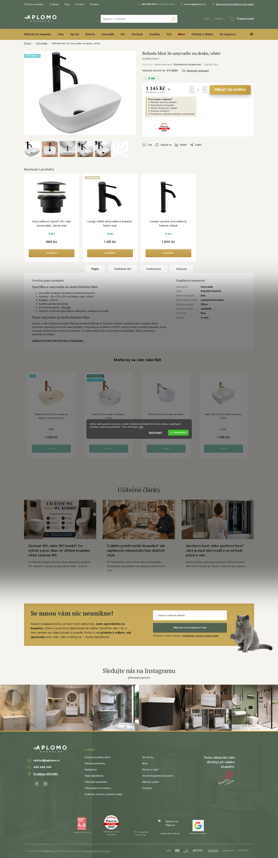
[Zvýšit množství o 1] (204, 90)
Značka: (211, 64)
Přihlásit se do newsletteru (189, 628)
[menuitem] (37, 34)
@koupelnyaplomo (139, 677)
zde (141, 427)
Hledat (173, 19)
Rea (203, 313)
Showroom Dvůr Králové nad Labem (235, 4)
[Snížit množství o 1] (191, 90)
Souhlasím (180, 432)
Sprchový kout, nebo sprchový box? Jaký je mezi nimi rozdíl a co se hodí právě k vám (214, 550)
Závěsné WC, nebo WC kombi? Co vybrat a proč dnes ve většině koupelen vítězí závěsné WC (59, 550)
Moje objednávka (94, 775)
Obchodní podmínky (96, 781)
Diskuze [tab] (181, 269)
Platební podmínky (95, 763)
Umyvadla (207, 286)
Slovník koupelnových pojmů (157, 775)
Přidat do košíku (230, 90)
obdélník (206, 308)
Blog (67, 4)
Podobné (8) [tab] (122, 269)
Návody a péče (150, 781)
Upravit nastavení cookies (98, 851)
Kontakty (79, 4)
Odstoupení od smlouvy (98, 788)
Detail (51, 448)
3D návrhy (148, 757)
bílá (203, 295)
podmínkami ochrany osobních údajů (200, 636)
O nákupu (54, 4)
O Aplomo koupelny (33, 4)
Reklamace (91, 769)
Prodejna (94, 4)
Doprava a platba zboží (97, 757)
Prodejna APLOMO (45, 774)
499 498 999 (42, 767)
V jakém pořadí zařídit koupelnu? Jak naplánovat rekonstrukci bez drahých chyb (136, 550)
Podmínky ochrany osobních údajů (103, 794)
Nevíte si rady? (150, 769)
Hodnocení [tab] (153, 269)
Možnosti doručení (198, 70)
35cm (204, 304)
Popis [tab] (95, 269)
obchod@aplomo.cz (46, 760)
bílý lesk (66, 307)
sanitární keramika (212, 299)
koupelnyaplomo (45, 783)
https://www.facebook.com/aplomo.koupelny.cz (36, 783)
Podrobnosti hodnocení (187, 64)
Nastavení (155, 432)
